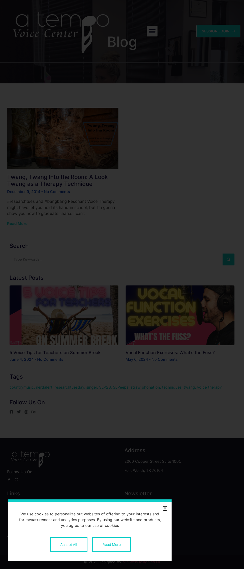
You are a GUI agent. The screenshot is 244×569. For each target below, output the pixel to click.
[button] (165, 508)
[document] (122, 284)
